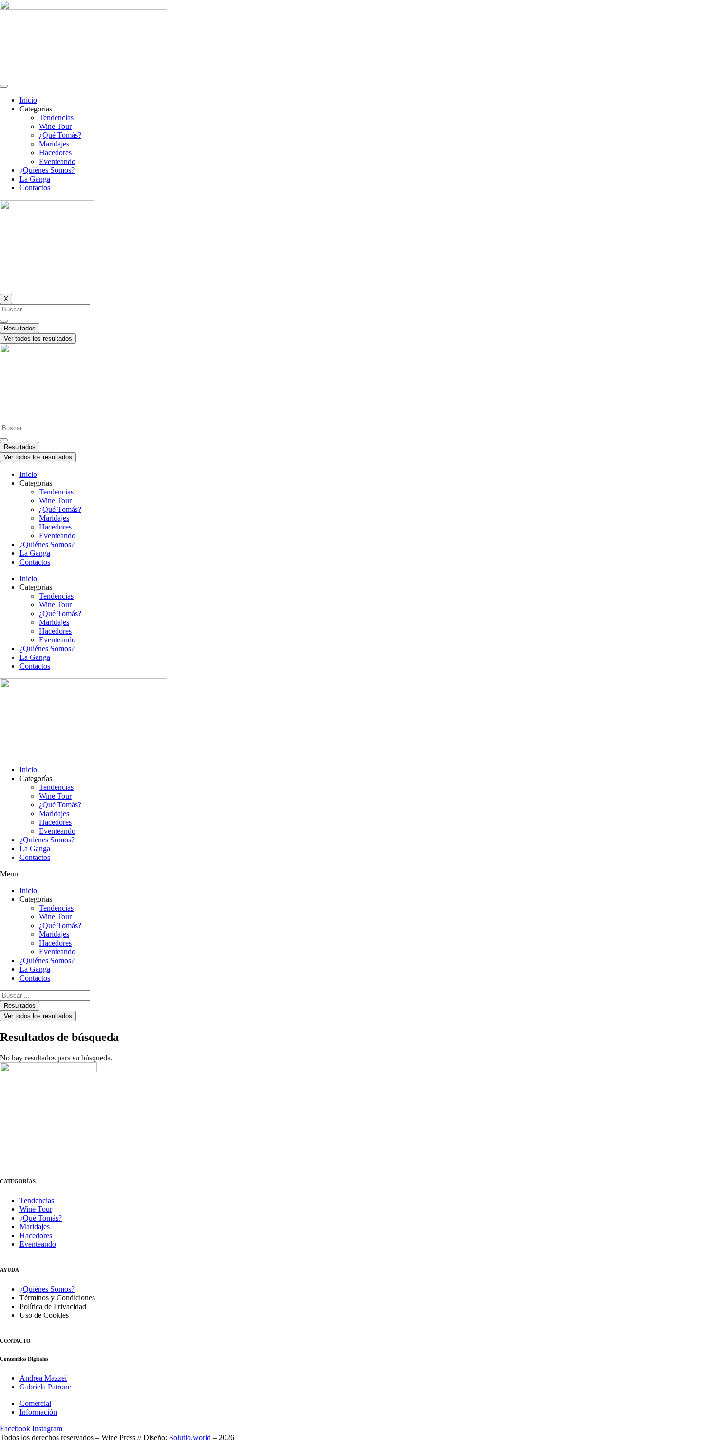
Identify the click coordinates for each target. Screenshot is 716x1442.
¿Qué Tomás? (60, 135)
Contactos (34, 187)
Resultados (20, 328)
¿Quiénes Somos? (47, 170)
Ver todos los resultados (38, 338)
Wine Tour (55, 126)
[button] (358, 874)
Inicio (28, 100)
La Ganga (34, 179)
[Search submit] (4, 321)
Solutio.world (190, 1437)
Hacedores (55, 152)
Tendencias (56, 117)
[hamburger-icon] (4, 86)
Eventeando (57, 161)
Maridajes (54, 144)
